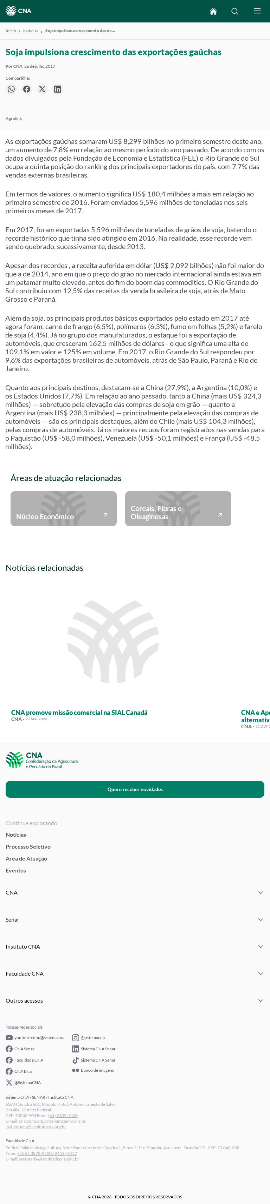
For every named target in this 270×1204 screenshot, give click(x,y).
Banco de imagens (97, 1070)
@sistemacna (93, 1037)
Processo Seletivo (28, 846)
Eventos (16, 870)
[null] (11, 89)
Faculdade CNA (28, 1060)
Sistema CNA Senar (98, 1048)
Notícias (30, 30)
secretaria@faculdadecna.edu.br (49, 1159)
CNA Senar (24, 1048)
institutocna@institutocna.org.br (36, 1126)
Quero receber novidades (135, 789)
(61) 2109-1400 (63, 1115)
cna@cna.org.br (34, 1121)
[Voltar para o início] (213, 11)
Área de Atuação (26, 858)
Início (11, 30)
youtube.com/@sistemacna (39, 1037)
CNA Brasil (24, 1071)
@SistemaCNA (27, 1082)
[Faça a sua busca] (235, 11)
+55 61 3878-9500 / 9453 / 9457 (47, 1153)
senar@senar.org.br (68, 1121)
